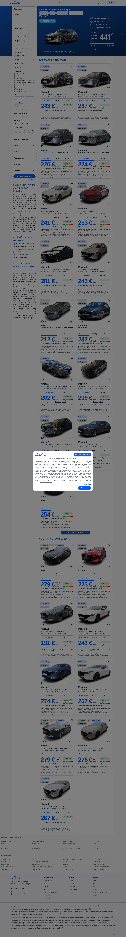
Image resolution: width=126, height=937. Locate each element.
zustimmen (84, 488)
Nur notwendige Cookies (82, 454)
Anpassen (41, 488)
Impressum (87, 484)
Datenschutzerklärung (46, 482)
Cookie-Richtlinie (47, 480)
